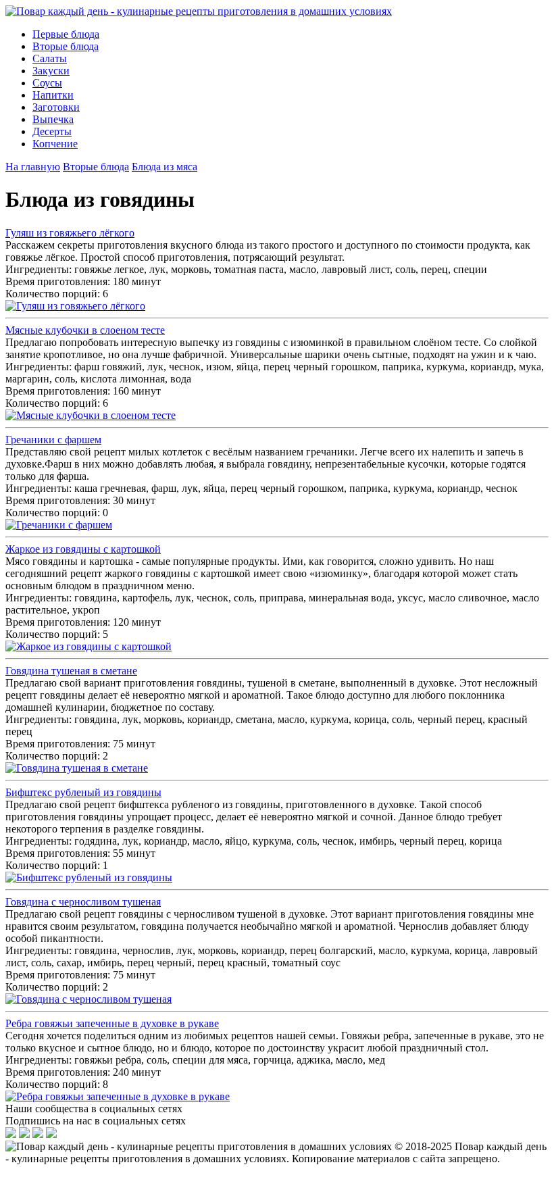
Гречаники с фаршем (53, 439)
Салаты (49, 58)
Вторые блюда (65, 46)
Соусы (47, 83)
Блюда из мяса (164, 166)
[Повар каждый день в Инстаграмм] (37, 1134)
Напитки (53, 95)
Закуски (51, 70)
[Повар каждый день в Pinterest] (51, 1134)
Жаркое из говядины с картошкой (83, 549)
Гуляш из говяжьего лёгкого (69, 233)
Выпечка (53, 119)
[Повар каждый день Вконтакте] (24, 1134)
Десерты (52, 131)
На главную (32, 166)
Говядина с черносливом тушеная (83, 901)
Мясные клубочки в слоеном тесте (85, 330)
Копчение (55, 143)
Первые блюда (65, 34)
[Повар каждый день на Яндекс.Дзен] (10, 1134)
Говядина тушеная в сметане (71, 670)
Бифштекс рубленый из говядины (83, 792)
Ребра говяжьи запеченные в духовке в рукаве (112, 1023)
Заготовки (56, 107)
